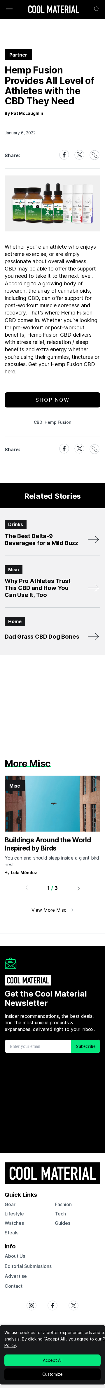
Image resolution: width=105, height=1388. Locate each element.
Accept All (52, 1360)
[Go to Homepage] (53, 10)
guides (62, 1223)
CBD (38, 422)
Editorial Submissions (28, 1266)
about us (15, 1256)
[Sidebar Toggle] (9, 9)
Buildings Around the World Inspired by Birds (48, 844)
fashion (63, 1204)
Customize (52, 1374)
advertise (16, 1276)
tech (60, 1214)
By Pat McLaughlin (24, 113)
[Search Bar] (96, 9)
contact (13, 1286)
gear (10, 1204)
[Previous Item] (26, 888)
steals (11, 1233)
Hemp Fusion (58, 422)
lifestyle (14, 1214)
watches (14, 1223)
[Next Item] (79, 888)
